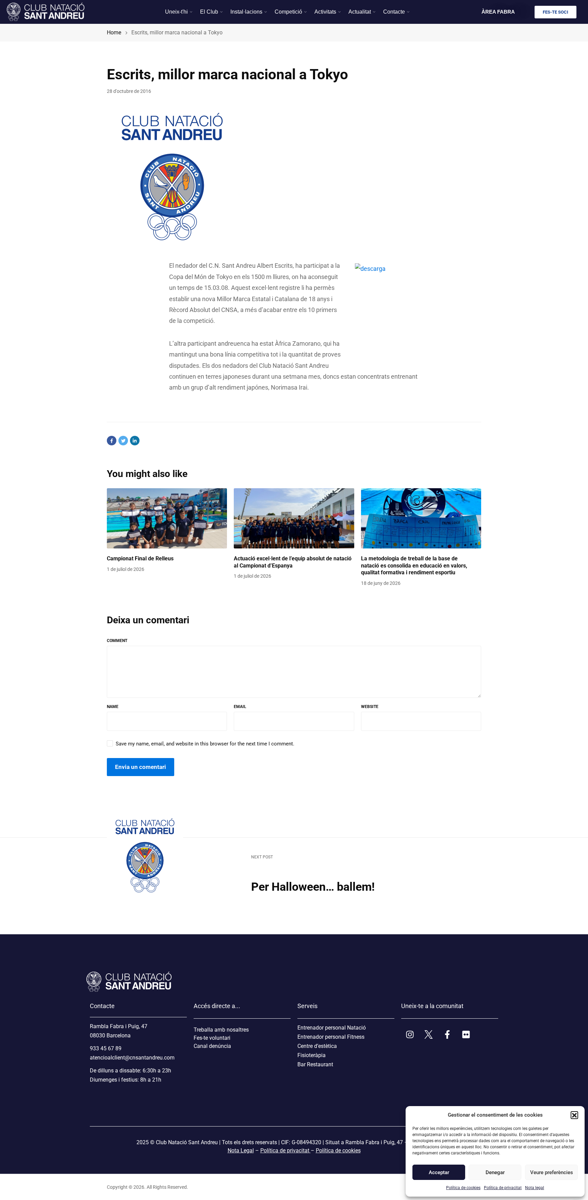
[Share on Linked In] (135, 440)
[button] (574, 1115)
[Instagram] (409, 1034)
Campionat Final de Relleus (140, 558)
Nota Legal (241, 1150)
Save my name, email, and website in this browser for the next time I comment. (205, 744)
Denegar (495, 1172)
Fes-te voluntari (212, 1038)
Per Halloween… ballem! (315, 886)
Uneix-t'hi (176, 12)
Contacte (394, 12)
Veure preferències (551, 1172)
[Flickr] (465, 1034)
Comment (117, 640)
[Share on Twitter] (123, 440)
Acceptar (439, 1172)
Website (369, 706)
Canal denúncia (212, 1046)
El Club (209, 12)
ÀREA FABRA (498, 12)
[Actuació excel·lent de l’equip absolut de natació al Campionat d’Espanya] (294, 518)
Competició (288, 12)
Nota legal (534, 1187)
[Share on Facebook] (111, 440)
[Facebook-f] (447, 1034)
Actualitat (359, 12)
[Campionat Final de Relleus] (167, 518)
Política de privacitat (503, 1187)
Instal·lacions (246, 12)
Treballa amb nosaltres (221, 1029)
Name (112, 706)
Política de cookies (463, 1187)
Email (240, 706)
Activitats (325, 12)
